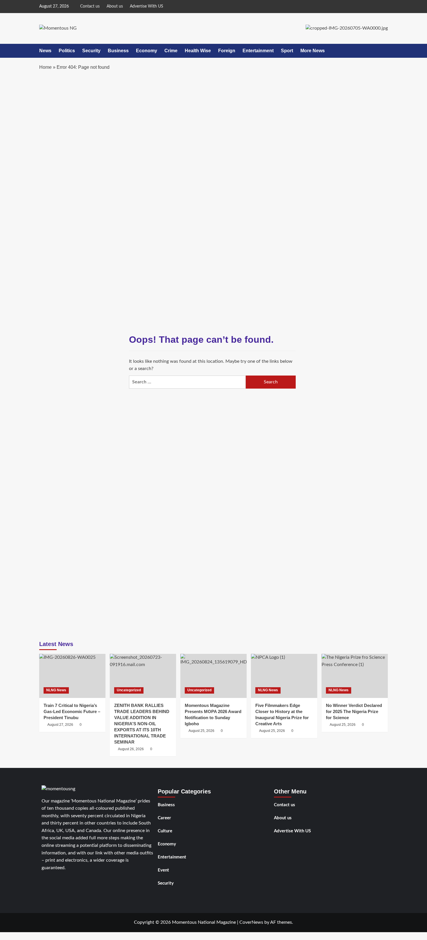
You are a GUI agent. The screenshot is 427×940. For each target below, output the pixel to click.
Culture (165, 831)
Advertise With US (146, 6)
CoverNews (251, 922)
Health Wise (198, 50)
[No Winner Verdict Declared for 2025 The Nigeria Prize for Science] (355, 676)
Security (91, 50)
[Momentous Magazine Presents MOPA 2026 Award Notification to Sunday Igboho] (213, 676)
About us (115, 6)
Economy (146, 50)
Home (45, 67)
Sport (287, 50)
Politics (67, 50)
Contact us (90, 6)
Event (163, 870)
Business (118, 50)
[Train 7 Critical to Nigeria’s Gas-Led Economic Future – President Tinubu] (72, 676)
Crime (170, 50)
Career (164, 818)
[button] (384, 51)
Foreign (226, 50)
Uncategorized (129, 690)
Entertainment (258, 50)
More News (312, 50)
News (45, 50)
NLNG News (56, 690)
